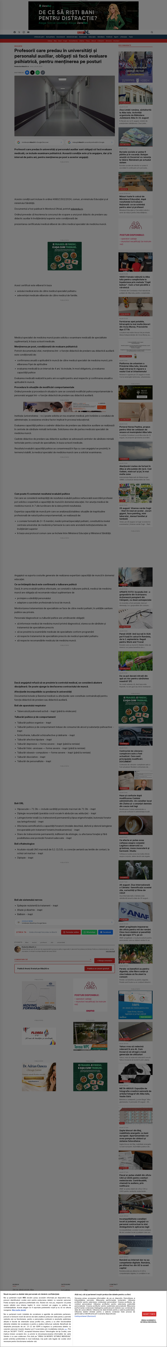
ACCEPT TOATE (149, 1314)
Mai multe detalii (19, 1310)
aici (66, 1329)
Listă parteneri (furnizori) (85, 1316)
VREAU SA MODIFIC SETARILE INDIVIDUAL (148, 1321)
